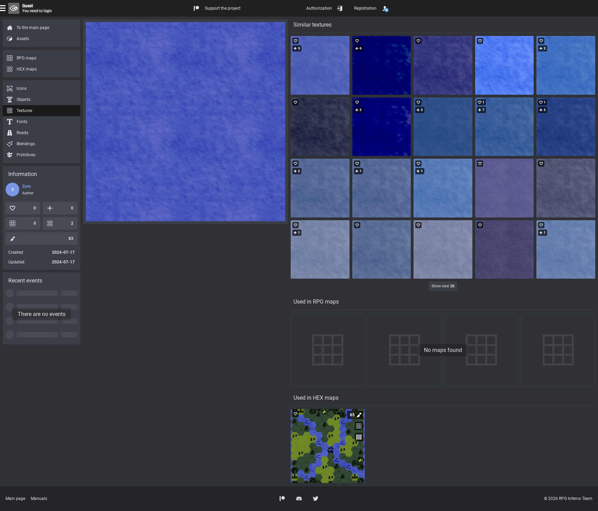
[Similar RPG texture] (320, 65)
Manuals (39, 498)
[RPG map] (328, 446)
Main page (15, 498)
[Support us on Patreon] (282, 498)
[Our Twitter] (316, 498)
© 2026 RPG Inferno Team (568, 498)
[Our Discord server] (299, 498)
